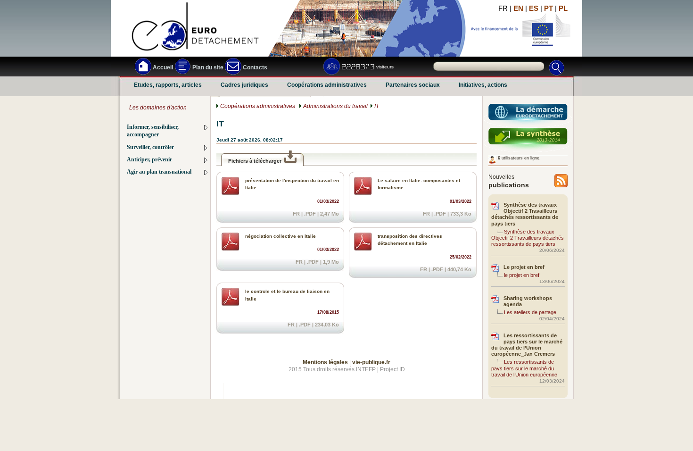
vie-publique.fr (371, 362)
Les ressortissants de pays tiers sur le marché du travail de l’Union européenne (524, 368)
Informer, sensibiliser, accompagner (153, 131)
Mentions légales (325, 362)
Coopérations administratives (327, 85)
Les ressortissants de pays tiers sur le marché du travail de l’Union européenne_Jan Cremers (526, 345)
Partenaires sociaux (413, 85)
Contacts (254, 67)
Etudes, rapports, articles (168, 85)
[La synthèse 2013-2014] (528, 140)
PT (548, 8)
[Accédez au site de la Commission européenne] (543, 34)
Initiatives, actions (483, 85)
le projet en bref (521, 275)
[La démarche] (528, 116)
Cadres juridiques (244, 85)
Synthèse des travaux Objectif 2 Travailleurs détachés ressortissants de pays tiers (524, 214)
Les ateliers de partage (530, 312)
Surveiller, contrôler (150, 147)
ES (533, 8)
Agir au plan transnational (159, 172)
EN (518, 8)
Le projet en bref (523, 267)
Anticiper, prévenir (149, 160)
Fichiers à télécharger (254, 161)
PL (563, 8)
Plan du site (207, 67)
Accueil (162, 67)
